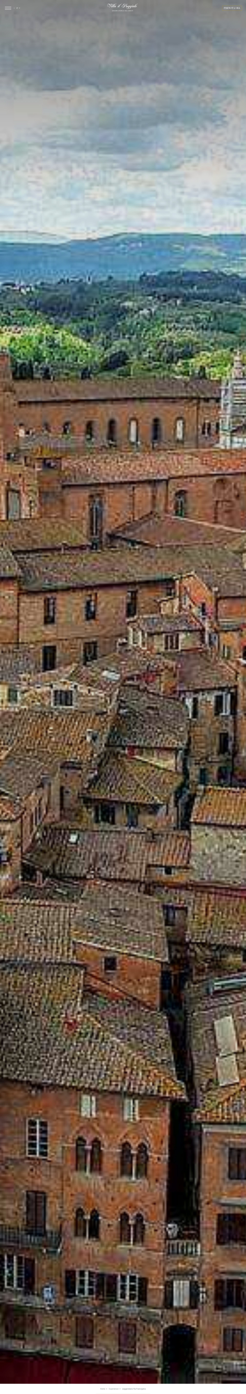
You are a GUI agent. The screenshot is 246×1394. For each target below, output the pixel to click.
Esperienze (114, 1389)
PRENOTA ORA (232, 8)
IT (17, 8)
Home (102, 1389)
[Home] (122, 8)
